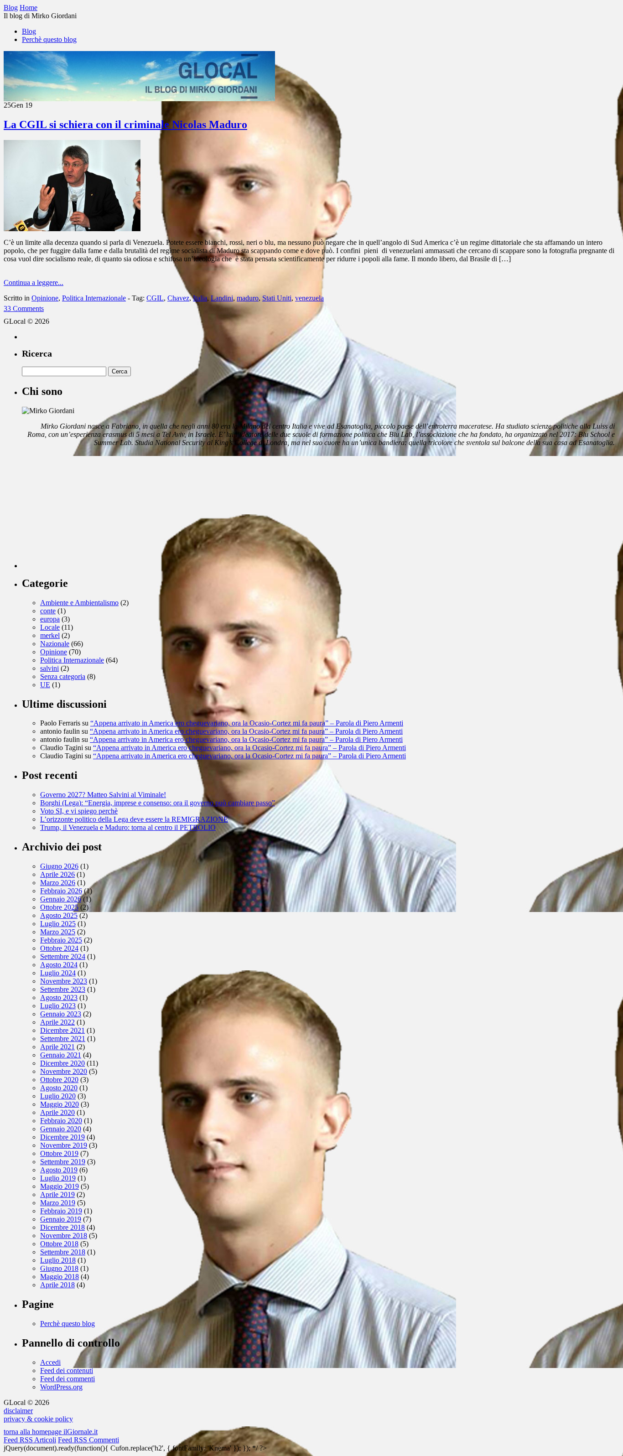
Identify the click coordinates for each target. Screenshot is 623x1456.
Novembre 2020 (63, 1071)
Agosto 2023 (59, 997)
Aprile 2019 (57, 1194)
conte (48, 611)
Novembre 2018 (63, 1235)
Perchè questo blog (49, 39)
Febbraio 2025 (61, 940)
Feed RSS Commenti (88, 1440)
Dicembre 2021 (62, 1030)
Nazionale (54, 644)
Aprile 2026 (57, 874)
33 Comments (24, 308)
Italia (200, 298)
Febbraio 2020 (61, 1120)
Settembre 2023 (62, 989)
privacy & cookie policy (38, 1419)
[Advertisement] (90, 511)
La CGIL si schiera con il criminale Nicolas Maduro (125, 124)
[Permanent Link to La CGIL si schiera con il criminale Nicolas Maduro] (72, 229)
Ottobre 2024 (59, 948)
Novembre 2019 (63, 1145)
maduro (248, 298)
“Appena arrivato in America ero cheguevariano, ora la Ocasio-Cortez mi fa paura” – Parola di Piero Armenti (246, 723)
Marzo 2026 (57, 882)
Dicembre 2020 (62, 1063)
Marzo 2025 (57, 932)
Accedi (50, 1362)
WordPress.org (61, 1387)
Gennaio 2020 (60, 1129)
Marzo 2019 (57, 1203)
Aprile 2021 (57, 1047)
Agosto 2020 (59, 1088)
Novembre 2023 (63, 981)
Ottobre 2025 (59, 907)
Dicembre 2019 (62, 1137)
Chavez (178, 298)
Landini (222, 298)
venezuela (309, 298)
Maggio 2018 (59, 1276)
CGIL (155, 298)
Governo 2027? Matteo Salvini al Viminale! (103, 794)
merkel (50, 635)
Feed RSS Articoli (30, 1440)
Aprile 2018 (57, 1285)
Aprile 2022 (57, 1022)
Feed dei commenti (67, 1379)
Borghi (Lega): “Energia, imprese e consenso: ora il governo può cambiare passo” (157, 803)
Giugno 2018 (59, 1268)
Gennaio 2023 (60, 1014)
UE (45, 685)
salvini (49, 668)
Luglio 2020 (58, 1096)
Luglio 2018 (58, 1260)
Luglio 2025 (58, 923)
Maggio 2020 (59, 1104)
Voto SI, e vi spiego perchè (79, 811)
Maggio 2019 (59, 1186)
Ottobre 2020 (59, 1079)
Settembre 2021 (62, 1038)
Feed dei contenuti (66, 1370)
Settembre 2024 (62, 956)
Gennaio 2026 (60, 899)
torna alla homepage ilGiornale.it (51, 1431)
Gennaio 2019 (60, 1219)
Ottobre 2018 (59, 1244)
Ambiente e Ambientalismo (79, 602)
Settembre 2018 (62, 1252)
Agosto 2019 (59, 1170)
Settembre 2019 (62, 1162)
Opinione (44, 298)
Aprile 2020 (57, 1112)
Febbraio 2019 (61, 1211)
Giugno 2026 (59, 866)
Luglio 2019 (58, 1178)
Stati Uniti (276, 298)
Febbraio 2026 (61, 891)
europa (50, 619)
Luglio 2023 (58, 1006)
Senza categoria (62, 676)
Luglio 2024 (58, 973)
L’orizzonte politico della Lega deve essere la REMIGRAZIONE (134, 819)
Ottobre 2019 (59, 1153)
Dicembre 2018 (62, 1227)
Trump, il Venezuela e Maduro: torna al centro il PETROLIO (128, 827)
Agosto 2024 (59, 965)
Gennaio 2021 (60, 1055)
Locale (50, 627)
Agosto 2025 (59, 915)
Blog (29, 31)
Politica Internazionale (94, 298)
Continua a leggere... (33, 282)
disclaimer (18, 1411)
